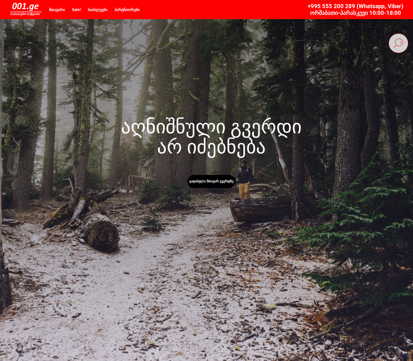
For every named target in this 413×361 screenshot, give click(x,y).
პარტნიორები (127, 9)
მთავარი (57, 9)
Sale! (76, 9)
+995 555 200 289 (331, 6)
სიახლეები (97, 9)
